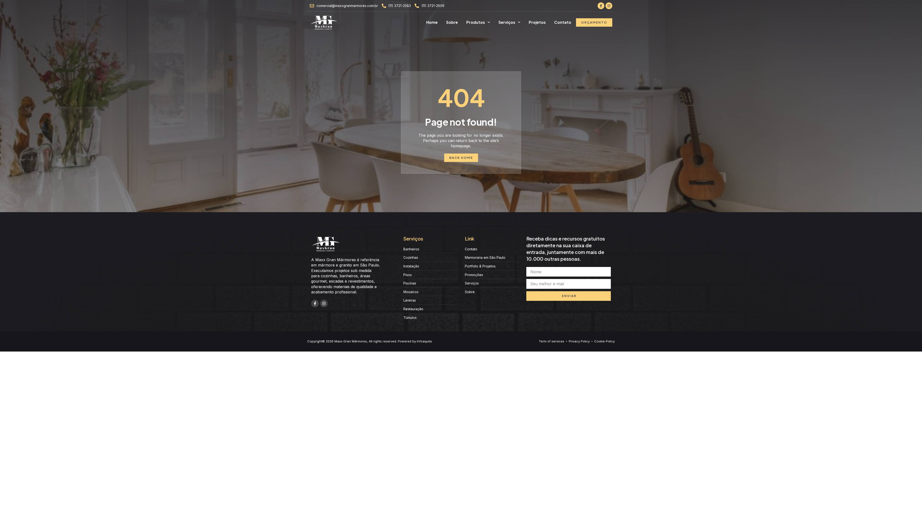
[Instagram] (609, 5)
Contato (562, 22)
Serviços (506, 22)
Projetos (537, 22)
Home (432, 22)
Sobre (452, 22)
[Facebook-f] (601, 5)
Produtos (475, 22)
